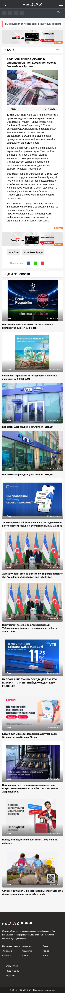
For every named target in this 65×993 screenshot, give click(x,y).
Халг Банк (14, 252)
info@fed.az (11, 975)
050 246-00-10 (12, 970)
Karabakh (6, 955)
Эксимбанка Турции (33, 252)
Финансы (26, 946)
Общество (27, 950)
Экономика (7, 950)
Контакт (25, 955)
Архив (45, 955)
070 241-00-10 (12, 966)
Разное (46, 950)
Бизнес (46, 946)
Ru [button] (58, 11)
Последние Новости (11, 946)
